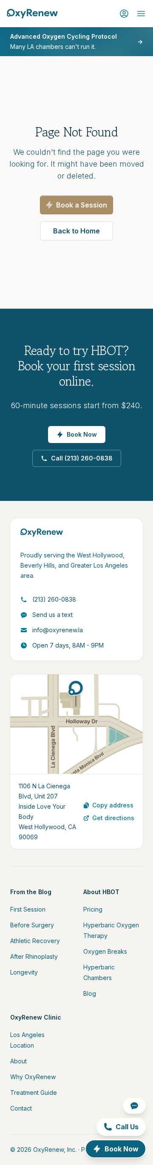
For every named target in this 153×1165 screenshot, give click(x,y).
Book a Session (81, 205)
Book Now (82, 434)
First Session (27, 909)
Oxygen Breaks (105, 951)
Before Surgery (32, 925)
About (18, 1061)
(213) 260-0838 (54, 599)
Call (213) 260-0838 (82, 458)
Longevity (24, 972)
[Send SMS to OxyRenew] (134, 1105)
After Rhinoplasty (34, 956)
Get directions (113, 817)
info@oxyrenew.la (57, 630)
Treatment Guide (33, 1092)
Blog (89, 993)
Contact (21, 1108)
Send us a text (52, 614)
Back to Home (76, 231)
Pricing (92, 909)
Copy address (112, 805)
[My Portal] (124, 13)
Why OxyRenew (33, 1076)
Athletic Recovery (35, 940)
